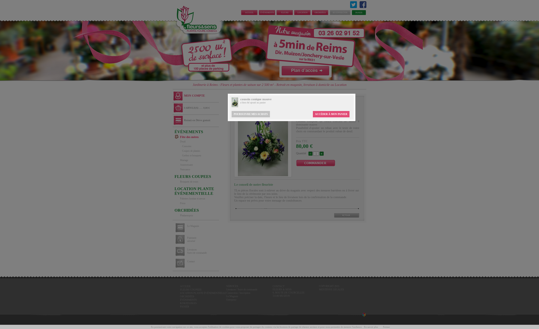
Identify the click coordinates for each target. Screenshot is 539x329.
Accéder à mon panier (331, 114)
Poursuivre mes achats (251, 114)
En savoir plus (371, 327)
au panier (261, 102)
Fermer (386, 327)
